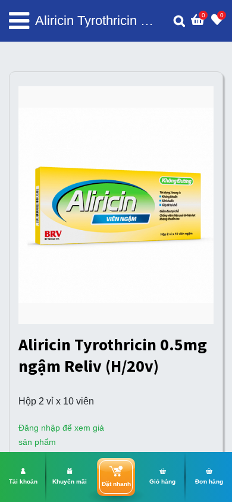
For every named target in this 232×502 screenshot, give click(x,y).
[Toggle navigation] (19, 21)
